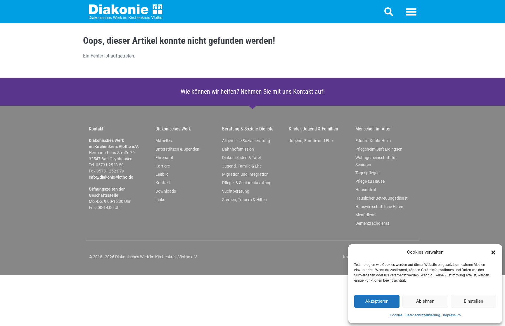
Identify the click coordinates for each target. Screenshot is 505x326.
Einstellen (473, 301)
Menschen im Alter (373, 129)
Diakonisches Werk (173, 129)
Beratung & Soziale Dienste (248, 129)
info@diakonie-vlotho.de (111, 177)
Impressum (452, 315)
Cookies (396, 315)
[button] (493, 252)
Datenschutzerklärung (422, 315)
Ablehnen (425, 301)
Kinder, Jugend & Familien (313, 129)
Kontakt (96, 129)
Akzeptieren (376, 301)
